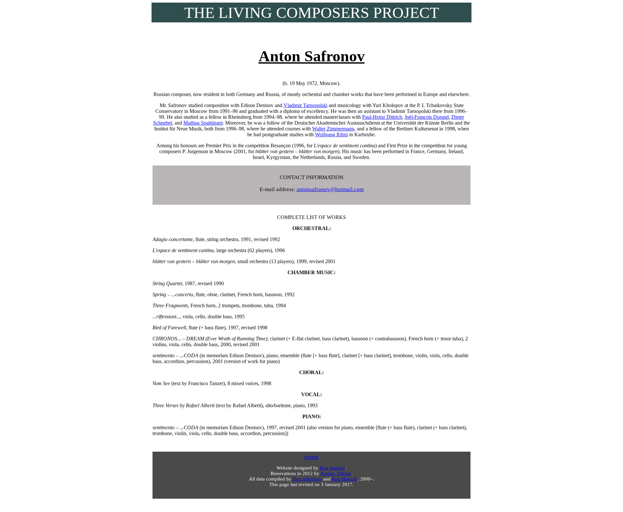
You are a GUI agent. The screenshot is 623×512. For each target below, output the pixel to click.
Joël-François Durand (427, 117)
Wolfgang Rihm (331, 134)
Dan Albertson (307, 479)
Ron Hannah (332, 467)
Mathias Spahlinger (203, 123)
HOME (311, 457)
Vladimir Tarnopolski (305, 105)
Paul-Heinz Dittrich (382, 117)
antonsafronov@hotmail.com (330, 189)
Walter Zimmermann (333, 128)
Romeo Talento (336, 473)
